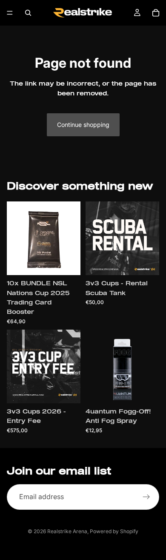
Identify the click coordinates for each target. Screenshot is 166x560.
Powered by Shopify (114, 531)
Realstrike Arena (67, 531)
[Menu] (10, 13)
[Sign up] (146, 497)
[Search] (28, 12)
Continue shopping (83, 124)
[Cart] (155, 12)
